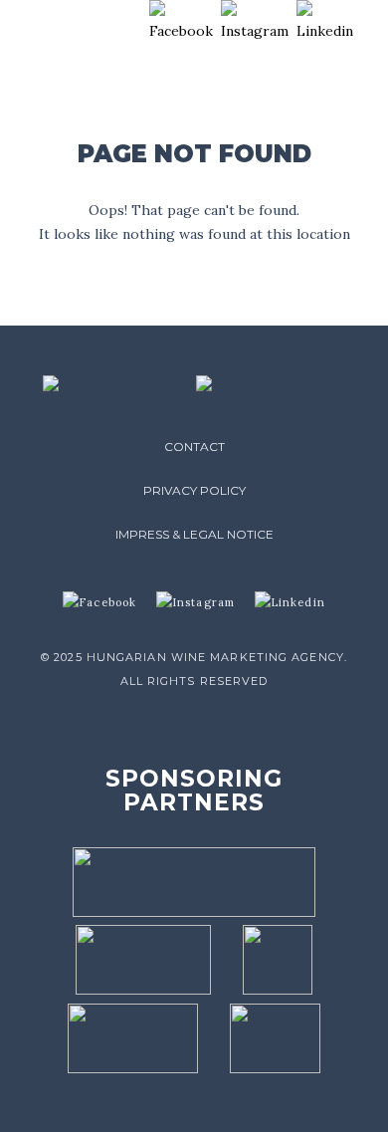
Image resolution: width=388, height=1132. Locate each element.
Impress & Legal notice (194, 534)
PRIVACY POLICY (194, 490)
